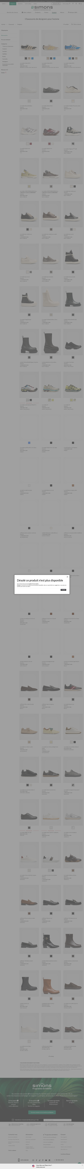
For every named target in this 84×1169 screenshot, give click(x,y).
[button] (63, 590)
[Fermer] (67, 577)
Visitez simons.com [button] (40, 1167)
